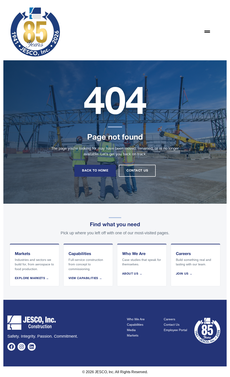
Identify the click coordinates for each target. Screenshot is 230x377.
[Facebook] (11, 347)
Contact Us (137, 170)
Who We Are (136, 319)
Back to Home (95, 170)
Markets (132, 335)
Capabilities (135, 324)
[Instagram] (21, 347)
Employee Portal (175, 330)
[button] (207, 32)
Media (131, 330)
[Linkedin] (31, 347)
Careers (169, 319)
